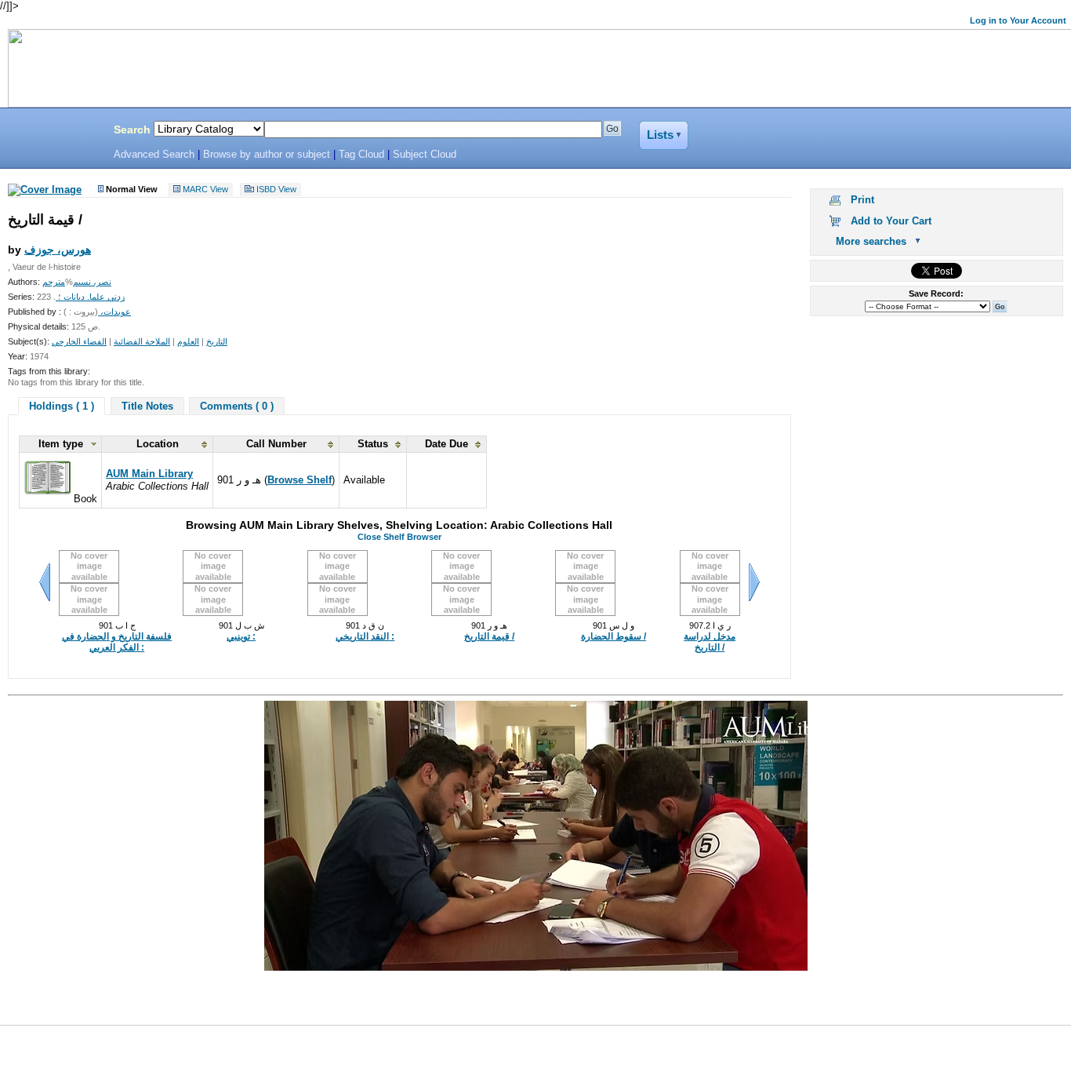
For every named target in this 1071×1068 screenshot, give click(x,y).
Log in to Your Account (1018, 20)
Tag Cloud (361, 154)
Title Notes (147, 406)
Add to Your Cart (891, 221)
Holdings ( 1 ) (61, 406)
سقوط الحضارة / (613, 636)
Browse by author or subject (266, 154)
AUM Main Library (149, 473)
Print (862, 200)
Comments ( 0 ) (237, 406)
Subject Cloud (424, 154)
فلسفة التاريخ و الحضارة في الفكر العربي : (117, 642)
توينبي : (241, 636)
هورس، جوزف (57, 249)
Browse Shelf (299, 480)
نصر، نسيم (92, 281)
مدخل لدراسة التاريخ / (709, 642)
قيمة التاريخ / (489, 636)
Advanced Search (154, 154)
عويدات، (114, 311)
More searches (871, 241)
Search (132, 129)
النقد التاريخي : (365, 636)
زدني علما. (105, 296)
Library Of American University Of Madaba (52, 132)
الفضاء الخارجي (79, 341)
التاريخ (216, 341)
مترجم (53, 281)
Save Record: (936, 293)
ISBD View (276, 190)
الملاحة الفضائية (142, 341)
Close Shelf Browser (399, 536)
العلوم (188, 341)
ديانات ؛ (70, 296)
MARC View (205, 190)
